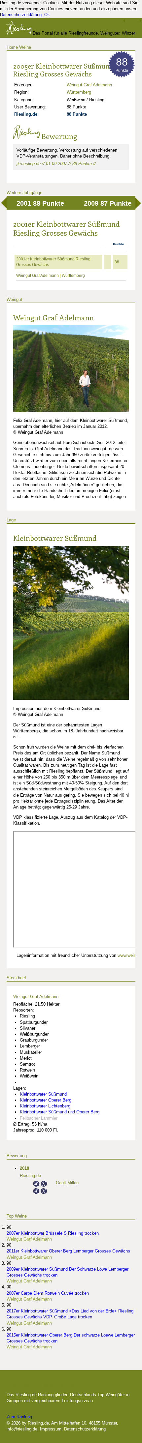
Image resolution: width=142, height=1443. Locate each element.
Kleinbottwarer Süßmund (55, 538)
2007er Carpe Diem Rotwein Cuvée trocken (48, 1293)
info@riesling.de (22, 1429)
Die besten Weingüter (42, 1384)
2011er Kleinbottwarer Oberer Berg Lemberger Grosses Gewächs (68, 1251)
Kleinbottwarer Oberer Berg (45, 1100)
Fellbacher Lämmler (38, 1118)
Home (12, 47)
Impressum (50, 1429)
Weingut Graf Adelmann (89, 84)
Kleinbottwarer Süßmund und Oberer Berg (59, 1111)
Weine (25, 47)
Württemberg (79, 92)
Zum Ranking (19, 1416)
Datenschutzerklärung (21, 14)
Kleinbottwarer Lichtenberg (45, 1106)
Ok (47, 14)
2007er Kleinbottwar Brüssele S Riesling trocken (53, 1233)
